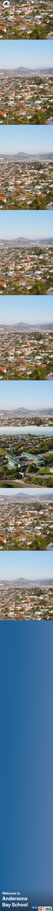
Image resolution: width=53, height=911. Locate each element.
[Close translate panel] (50, 908)
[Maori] (46, 909)
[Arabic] (49, 909)
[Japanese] (43, 909)
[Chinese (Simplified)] (40, 909)
